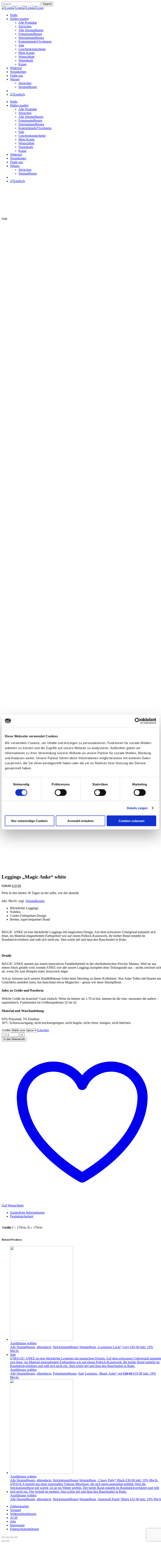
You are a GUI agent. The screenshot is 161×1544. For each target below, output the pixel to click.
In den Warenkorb (14, 1039)
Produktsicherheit (21, 1216)
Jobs (13, 1521)
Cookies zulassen (131, 820)
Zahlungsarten (19, 1506)
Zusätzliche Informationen (27, 1212)
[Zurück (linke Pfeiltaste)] (3, 1541)
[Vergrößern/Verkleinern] (3, 1537)
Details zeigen (137, 808)
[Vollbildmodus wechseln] (7, 1537)
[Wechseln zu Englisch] (17, 94)
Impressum (17, 1525)
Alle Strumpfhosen (22, 1347)
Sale (81, 1373)
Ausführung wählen (23, 1343)
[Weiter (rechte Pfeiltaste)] (7, 1541)
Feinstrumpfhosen (65, 1373)
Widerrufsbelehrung (23, 1514)
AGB (13, 1517)
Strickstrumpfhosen (65, 1347)
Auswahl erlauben (80, 820)
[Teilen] (11, 1537)
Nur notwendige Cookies (29, 820)
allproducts (44, 1347)
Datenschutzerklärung (24, 1529)
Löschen (43, 1030)
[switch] (61, 792)
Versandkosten (35, 901)
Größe (6, 1030)
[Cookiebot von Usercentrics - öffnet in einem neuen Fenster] (137, 721)
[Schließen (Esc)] (16, 1537)
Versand (15, 1510)
